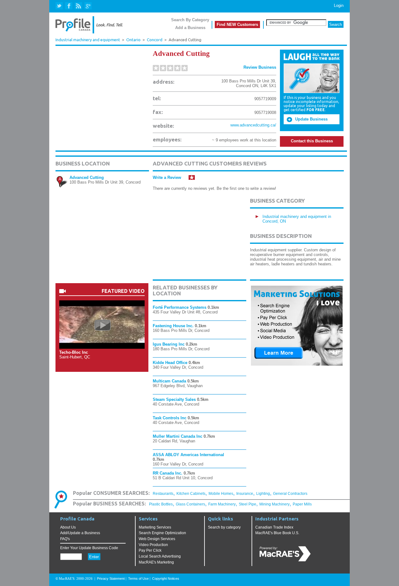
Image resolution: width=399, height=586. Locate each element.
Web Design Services (157, 539)
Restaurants (163, 493)
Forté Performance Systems (179, 307)
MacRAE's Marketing (156, 562)
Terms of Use (138, 578)
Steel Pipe (247, 504)
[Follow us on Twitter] (59, 6)
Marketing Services (155, 527)
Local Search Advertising (160, 556)
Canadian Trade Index (274, 527)
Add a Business (190, 27)
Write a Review (167, 177)
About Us (68, 527)
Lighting (263, 493)
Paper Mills (302, 504)
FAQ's (65, 539)
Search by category (224, 527)
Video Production (153, 545)
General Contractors (290, 493)
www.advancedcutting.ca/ (253, 125)
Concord (154, 39)
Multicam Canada (169, 381)
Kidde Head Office (170, 362)
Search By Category (190, 19)
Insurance (244, 493)
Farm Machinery (222, 504)
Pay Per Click (150, 550)
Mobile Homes (221, 493)
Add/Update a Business (80, 533)
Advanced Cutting (87, 177)
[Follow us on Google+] (88, 6)
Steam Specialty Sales (174, 399)
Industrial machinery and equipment (87, 39)
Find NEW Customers (237, 24)
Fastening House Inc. (173, 325)
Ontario (133, 39)
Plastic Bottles (161, 504)
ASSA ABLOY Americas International (188, 454)
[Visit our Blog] (78, 6)
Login (339, 5)
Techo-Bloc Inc (73, 352)
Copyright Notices (165, 578)
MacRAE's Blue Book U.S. (277, 533)
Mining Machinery (274, 504)
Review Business (259, 67)
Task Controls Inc (169, 418)
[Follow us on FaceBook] (69, 6)
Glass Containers (190, 504)
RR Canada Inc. (167, 473)
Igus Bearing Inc (169, 344)
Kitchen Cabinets (190, 493)
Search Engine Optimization (162, 533)
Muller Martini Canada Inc (177, 436)
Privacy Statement (111, 578)
